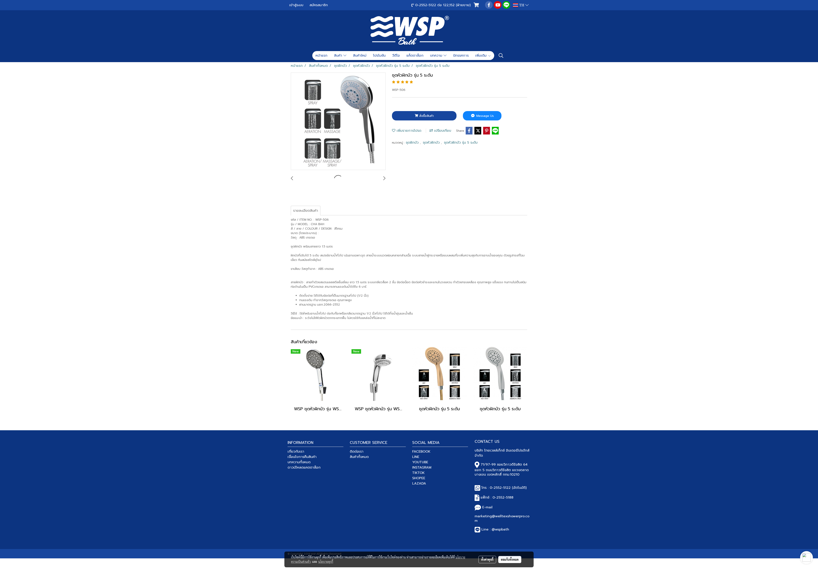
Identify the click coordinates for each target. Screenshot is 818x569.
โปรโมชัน (379, 55)
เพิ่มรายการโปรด (408, 130)
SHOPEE (418, 478)
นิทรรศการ (461, 55)
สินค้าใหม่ (359, 55)
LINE (415, 456)
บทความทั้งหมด (299, 462)
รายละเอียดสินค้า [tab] (305, 210)
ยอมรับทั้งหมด (510, 559)
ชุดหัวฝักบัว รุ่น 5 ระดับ (461, 142)
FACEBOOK (421, 451)
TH (521, 5)
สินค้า (338, 55)
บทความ (437, 55)
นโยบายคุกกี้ (325, 561)
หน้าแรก (321, 55)
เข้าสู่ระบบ (296, 5)
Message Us (484, 116)
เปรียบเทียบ (442, 130)
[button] (501, 55)
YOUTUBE (420, 462)
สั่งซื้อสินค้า (426, 116)
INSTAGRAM (421, 467)
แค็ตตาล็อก (414, 55)
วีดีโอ (396, 55)
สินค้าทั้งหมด (359, 456)
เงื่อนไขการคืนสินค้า (302, 456)
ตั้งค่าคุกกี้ (487, 559)
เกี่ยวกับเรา (296, 451)
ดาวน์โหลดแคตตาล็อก (304, 467)
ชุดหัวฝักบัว (432, 142)
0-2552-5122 (500, 487)
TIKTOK (418, 472)
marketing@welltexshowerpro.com (502, 518)
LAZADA (419, 483)
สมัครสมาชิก (319, 5)
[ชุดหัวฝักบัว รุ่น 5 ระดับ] (338, 121)
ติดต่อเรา (356, 451)
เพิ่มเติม (481, 55)
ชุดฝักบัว (413, 142)
